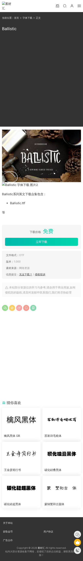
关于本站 (8, 522)
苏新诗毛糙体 (53, 435)
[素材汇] (8, 6)
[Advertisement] (41, 79)
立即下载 (41, 241)
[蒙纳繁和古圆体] (62, 488)
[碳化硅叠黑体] (62, 454)
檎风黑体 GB (12, 435)
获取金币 (8, 531)
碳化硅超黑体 (12, 504)
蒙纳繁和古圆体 (54, 504)
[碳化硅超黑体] (21, 488)
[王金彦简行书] (21, 454)
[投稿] (57, 6)
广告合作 (8, 540)
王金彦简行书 (12, 470)
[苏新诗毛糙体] (62, 420)
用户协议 (48, 531)
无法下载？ (25, 274)
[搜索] (64, 6)
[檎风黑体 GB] (21, 420)
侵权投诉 (40, 274)
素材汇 (41, 547)
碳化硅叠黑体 (53, 470)
